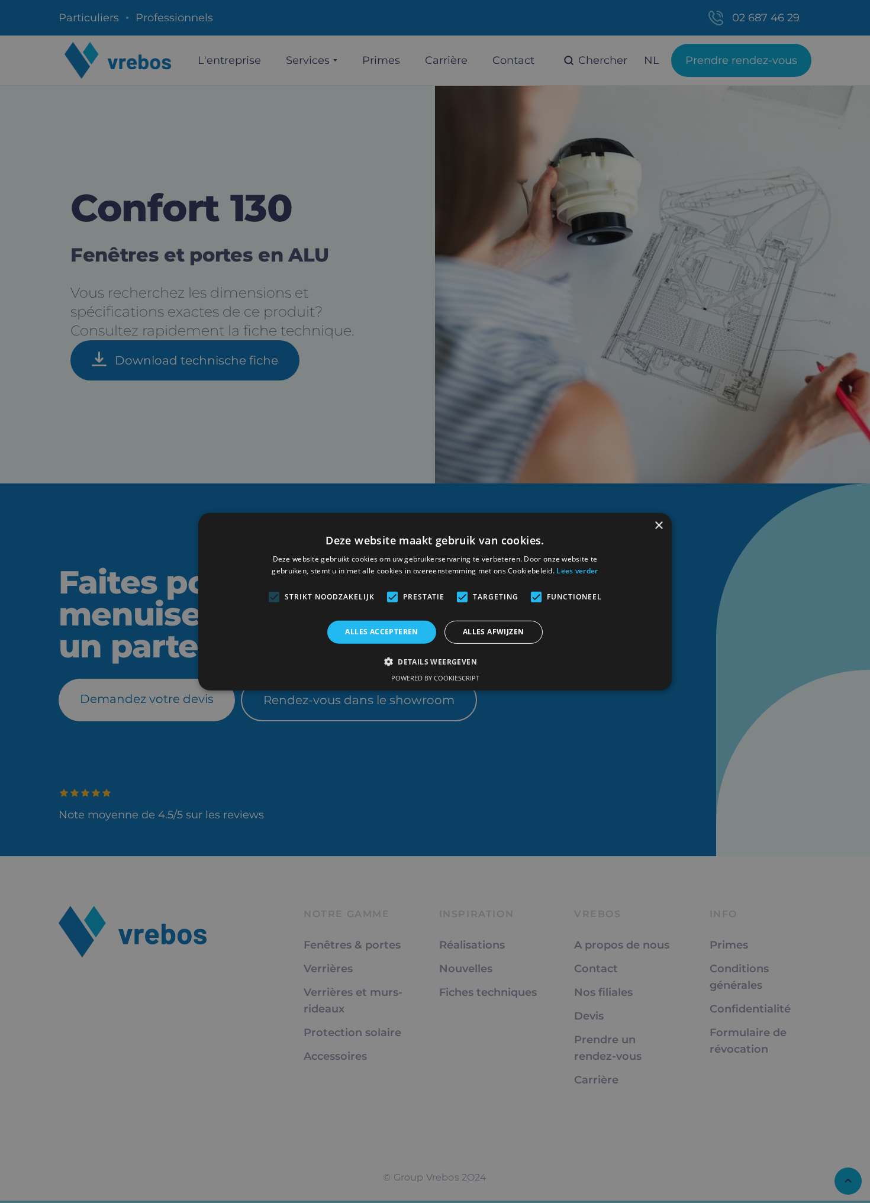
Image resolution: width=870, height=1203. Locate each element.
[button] (435, 661)
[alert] (435, 601)
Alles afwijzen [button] (493, 632)
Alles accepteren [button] (381, 632)
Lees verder (577, 571)
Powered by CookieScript (435, 677)
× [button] (658, 525)
